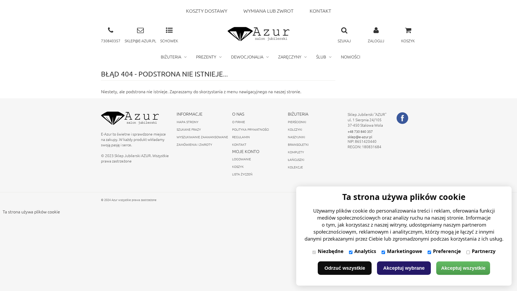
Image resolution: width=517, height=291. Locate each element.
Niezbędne (331, 251)
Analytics (365, 251)
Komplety (296, 152)
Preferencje (447, 251)
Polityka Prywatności (250, 129)
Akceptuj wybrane (404, 268)
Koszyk (238, 166)
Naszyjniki (296, 137)
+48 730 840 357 (360, 131)
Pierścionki (297, 122)
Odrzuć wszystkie (344, 268)
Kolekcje (295, 167)
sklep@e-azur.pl (360, 136)
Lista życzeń (242, 174)
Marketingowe (404, 251)
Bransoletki (298, 144)
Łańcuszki (296, 159)
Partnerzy (483, 251)
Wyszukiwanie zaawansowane (202, 137)
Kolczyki (295, 129)
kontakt (320, 11)
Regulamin (241, 137)
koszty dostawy (206, 11)
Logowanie (241, 159)
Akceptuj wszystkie (463, 268)
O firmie (238, 122)
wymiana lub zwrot (268, 11)
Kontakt (239, 144)
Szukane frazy (189, 129)
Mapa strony (187, 122)
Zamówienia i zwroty (194, 144)
